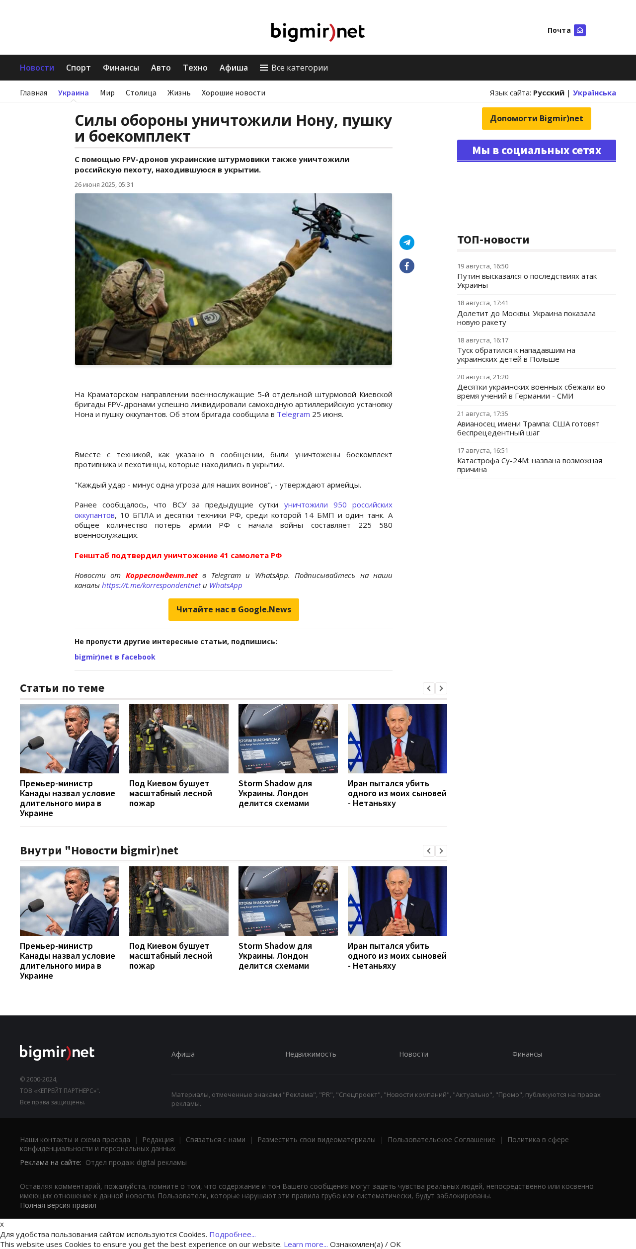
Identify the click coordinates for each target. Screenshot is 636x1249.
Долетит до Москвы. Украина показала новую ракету (526, 317)
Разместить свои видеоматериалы (316, 1139)
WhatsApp (225, 585)
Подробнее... (232, 1234)
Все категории (299, 67)
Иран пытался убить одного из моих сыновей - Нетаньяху (397, 793)
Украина (73, 92)
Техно (195, 67)
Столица (141, 92)
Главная (33, 92)
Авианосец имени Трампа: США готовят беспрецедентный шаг (528, 427)
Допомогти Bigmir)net (536, 118)
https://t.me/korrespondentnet (151, 585)
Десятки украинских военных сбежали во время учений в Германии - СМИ (531, 391)
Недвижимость (310, 1054)
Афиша (234, 67)
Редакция (158, 1139)
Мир (107, 92)
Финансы (121, 67)
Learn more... (306, 1244)
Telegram (293, 414)
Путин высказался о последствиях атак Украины (527, 280)
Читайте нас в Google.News (233, 609)
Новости (37, 67)
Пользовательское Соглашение (441, 1139)
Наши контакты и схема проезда (75, 1139)
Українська (594, 92)
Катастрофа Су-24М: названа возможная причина (529, 464)
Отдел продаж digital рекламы (136, 1162)
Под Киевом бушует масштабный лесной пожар (170, 793)
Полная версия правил (58, 1205)
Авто (161, 67)
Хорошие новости (233, 92)
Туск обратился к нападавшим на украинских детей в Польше (516, 354)
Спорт (78, 67)
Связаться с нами (215, 1139)
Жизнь (179, 92)
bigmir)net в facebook (115, 657)
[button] (429, 688)
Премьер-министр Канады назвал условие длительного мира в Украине (67, 798)
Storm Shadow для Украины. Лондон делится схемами (275, 793)
